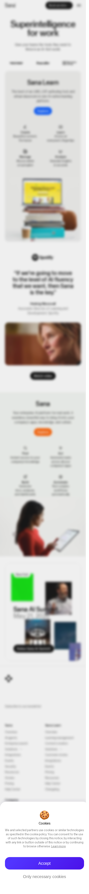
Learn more (58, 846)
